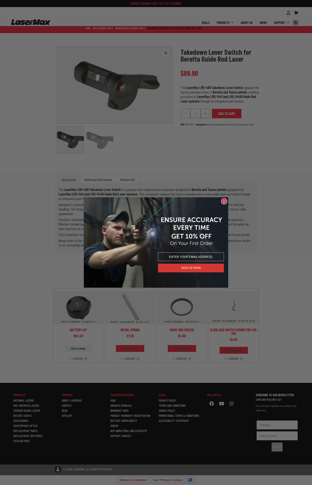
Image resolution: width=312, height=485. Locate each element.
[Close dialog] (224, 201)
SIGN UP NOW (191, 267)
